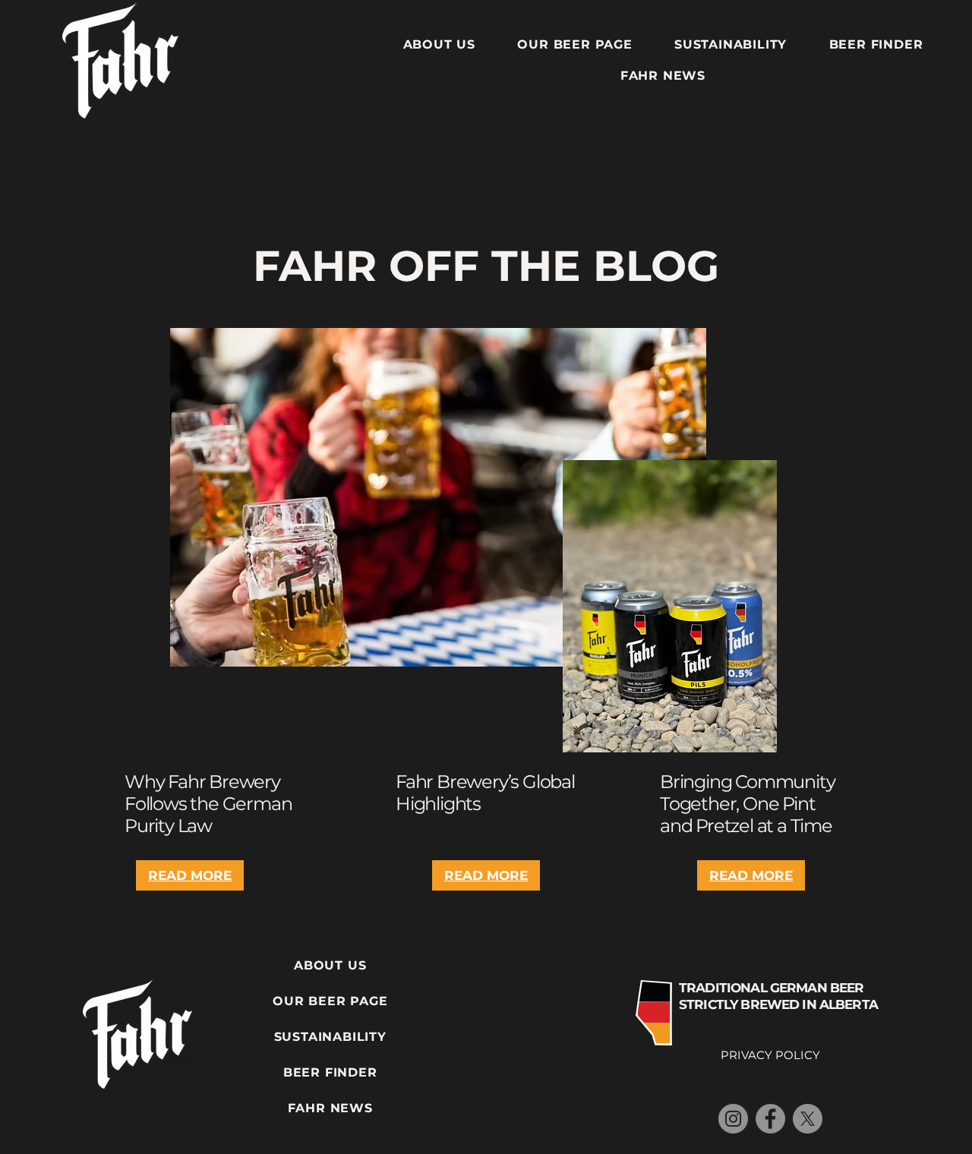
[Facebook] (770, 1119)
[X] (807, 1119)
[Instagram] (733, 1119)
